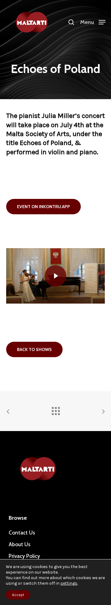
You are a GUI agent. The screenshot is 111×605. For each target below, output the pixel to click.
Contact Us (22, 533)
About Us (20, 544)
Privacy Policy (24, 556)
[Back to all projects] (55, 409)
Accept (18, 595)
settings (68, 583)
